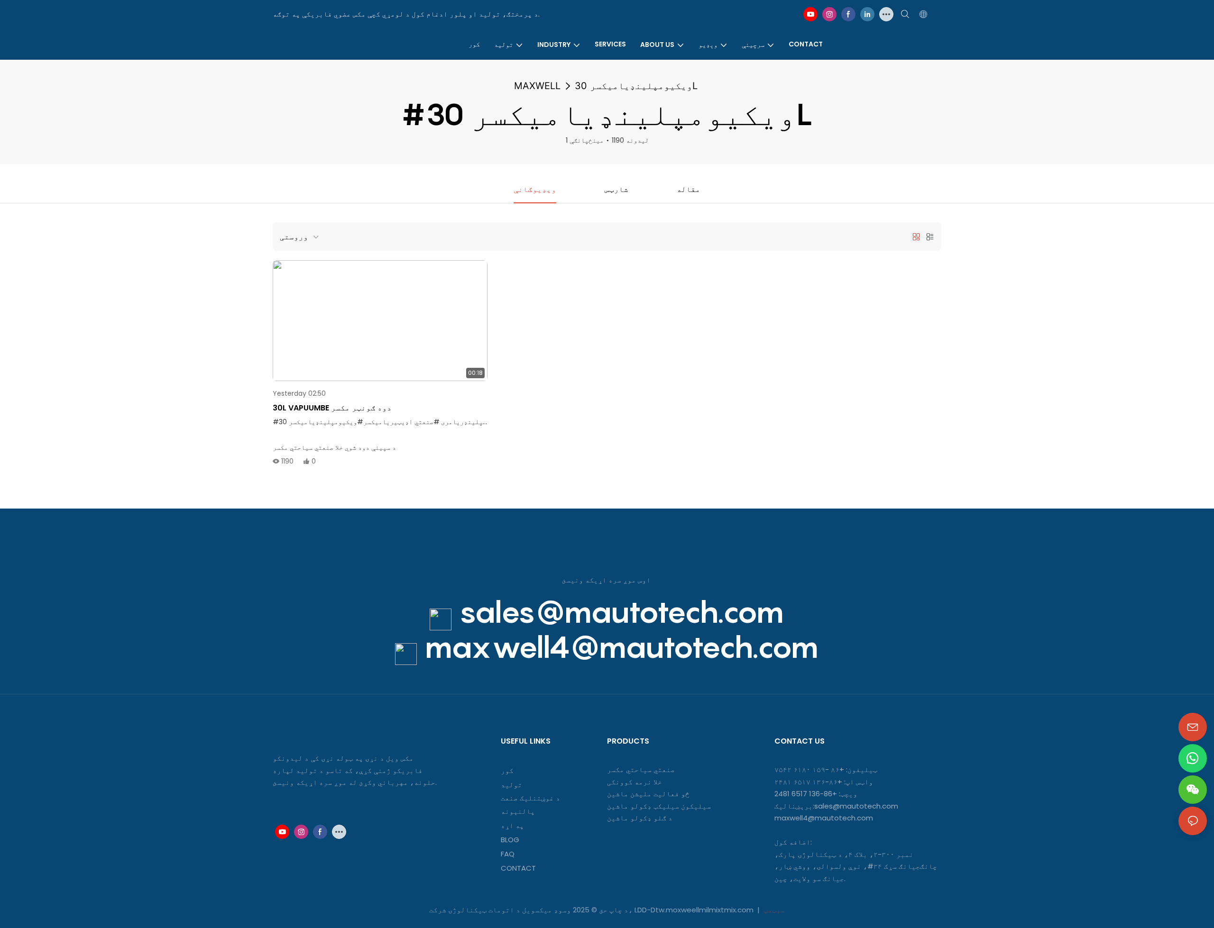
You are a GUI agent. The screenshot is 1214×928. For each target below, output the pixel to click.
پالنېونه (518, 811)
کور (507, 770)
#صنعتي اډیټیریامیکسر (401, 422)
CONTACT (519, 868)
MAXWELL (537, 85)
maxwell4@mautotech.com (621, 646)
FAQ (508, 854)
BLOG (510, 840)
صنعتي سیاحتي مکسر (641, 769)
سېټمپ (773, 910)
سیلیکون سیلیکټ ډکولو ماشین (659, 806)
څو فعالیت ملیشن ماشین (648, 794)
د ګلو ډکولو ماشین (639, 818)
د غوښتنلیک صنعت (530, 798)
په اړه (512, 825)
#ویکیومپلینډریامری (476, 422)
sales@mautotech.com (621, 611)
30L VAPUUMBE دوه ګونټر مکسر (332, 407)
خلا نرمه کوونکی (634, 782)
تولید (511, 785)
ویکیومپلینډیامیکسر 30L (636, 85)
